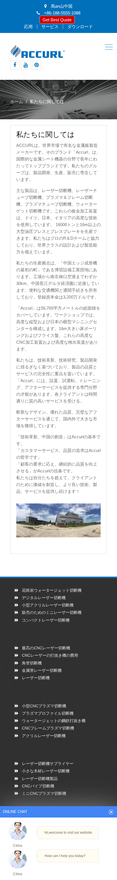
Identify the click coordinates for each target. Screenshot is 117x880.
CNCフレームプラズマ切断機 (48, 728)
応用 (28, 26)
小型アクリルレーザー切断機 (48, 605)
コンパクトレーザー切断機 (46, 620)
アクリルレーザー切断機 (44, 735)
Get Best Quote (57, 19)
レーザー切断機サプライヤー (48, 763)
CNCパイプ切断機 (38, 786)
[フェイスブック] (15, 65)
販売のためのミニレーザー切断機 (52, 612)
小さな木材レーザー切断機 (46, 771)
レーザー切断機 (36, 677)
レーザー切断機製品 (40, 778)
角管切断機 (32, 663)
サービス (49, 26)
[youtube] (25, 65)
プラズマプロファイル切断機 (48, 713)
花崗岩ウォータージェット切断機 (52, 590)
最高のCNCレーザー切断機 (46, 648)
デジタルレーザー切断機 (44, 597)
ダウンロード (80, 26)
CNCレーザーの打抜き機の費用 (50, 655)
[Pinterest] (36, 65)
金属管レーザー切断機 (42, 670)
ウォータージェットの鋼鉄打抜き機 (53, 720)
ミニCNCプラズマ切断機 (44, 793)
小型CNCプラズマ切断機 (44, 706)
